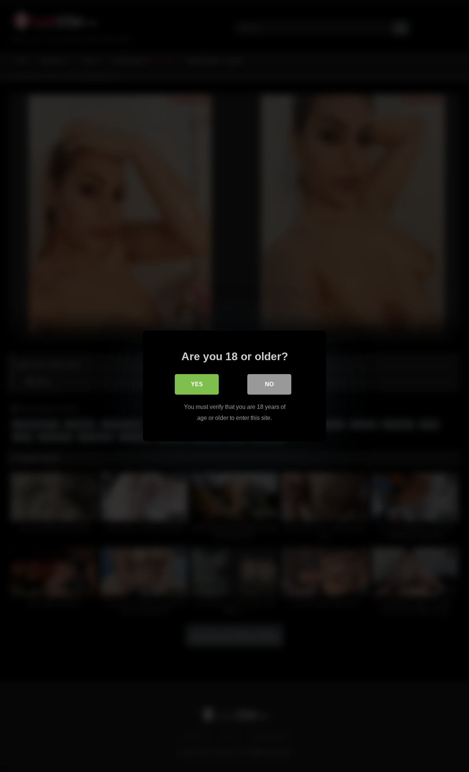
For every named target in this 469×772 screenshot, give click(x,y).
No (269, 384)
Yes (197, 384)
